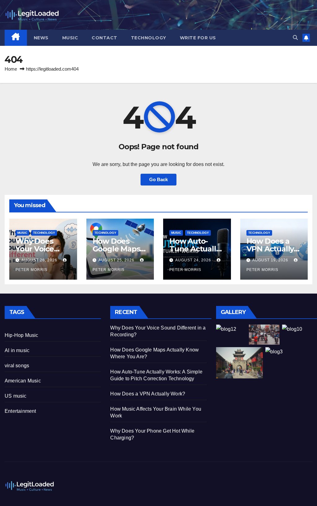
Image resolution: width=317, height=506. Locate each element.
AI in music (17, 350)
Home (11, 69)
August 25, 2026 (117, 260)
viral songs (17, 365)
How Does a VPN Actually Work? (270, 249)
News (41, 38)
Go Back (158, 179)
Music (70, 38)
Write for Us (198, 38)
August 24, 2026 (193, 260)
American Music (23, 380)
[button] (295, 37)
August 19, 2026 (270, 260)
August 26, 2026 (40, 260)
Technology (148, 38)
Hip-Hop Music (21, 335)
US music (16, 396)
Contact (104, 38)
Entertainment (20, 411)
